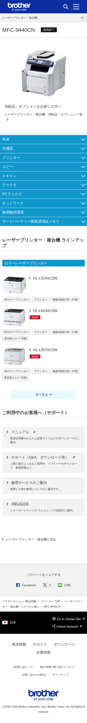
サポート (40, 644)
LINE (67, 585)
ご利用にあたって (22, 667)
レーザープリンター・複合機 (19, 17)
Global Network (67, 626)
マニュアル (20, 432)
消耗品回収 (20, 504)
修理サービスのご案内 (29, 483)
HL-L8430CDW (45, 311)
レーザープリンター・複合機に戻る (30, 539)
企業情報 (43, 652)
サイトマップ (61, 674)
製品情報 (31, 601)
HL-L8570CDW (45, 350)
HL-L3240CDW (45, 278)
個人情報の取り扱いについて (57, 667)
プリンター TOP (51, 601)
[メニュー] (76, 6)
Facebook (29, 585)
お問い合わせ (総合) (34, 674)
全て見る (41, 394)
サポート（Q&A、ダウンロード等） (40, 457)
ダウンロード (64, 644)
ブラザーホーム (12, 601)
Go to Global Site (69, 619)
